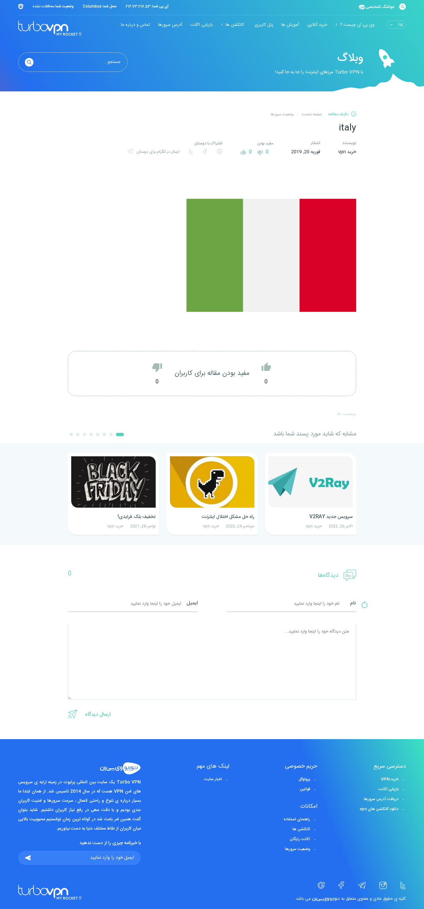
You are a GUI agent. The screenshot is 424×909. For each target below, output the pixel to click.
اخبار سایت (213, 779)
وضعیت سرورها (297, 849)
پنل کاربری (264, 24)
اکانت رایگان (300, 839)
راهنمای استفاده (297, 819)
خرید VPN (389, 779)
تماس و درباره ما (135, 24)
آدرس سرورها (170, 24)
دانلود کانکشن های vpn (379, 809)
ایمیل (192, 603)
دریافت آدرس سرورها (381, 799)
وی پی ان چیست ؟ (357, 24)
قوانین (305, 789)
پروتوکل (304, 779)
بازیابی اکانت (201, 24)
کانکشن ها (235, 24)
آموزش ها (290, 24)
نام (353, 603)
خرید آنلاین (317, 24)
